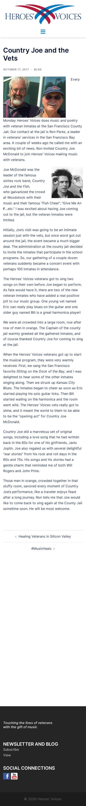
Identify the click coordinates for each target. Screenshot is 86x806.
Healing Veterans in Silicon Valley (45, 536)
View (7, 755)
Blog (38, 69)
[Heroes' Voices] (43, 14)
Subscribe (11, 749)
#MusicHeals (41, 548)
